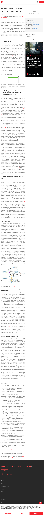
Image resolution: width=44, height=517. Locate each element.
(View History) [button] (35, 28)
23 (24, 212)
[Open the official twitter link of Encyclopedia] (4, 474)
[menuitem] (37, 2)
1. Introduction (28, 36)
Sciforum (2, 497)
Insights (26, 1)
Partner (2, 491)
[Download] (12, 20)
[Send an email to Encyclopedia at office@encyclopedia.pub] (2, 474)
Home (2, 5)
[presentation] (17, 58)
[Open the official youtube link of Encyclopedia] (10, 474)
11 (22, 108)
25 (6, 261)
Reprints (22, 1)
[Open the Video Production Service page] (40, 503)
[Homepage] (1, 2)
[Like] (4, 20)
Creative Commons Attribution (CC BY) (8, 454)
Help (2, 488)
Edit (2, 14)
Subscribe (4, 470)
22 (24, 201)
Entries (9, 1)
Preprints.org (3, 500)
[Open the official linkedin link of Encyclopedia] (7, 474)
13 (24, 108)
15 (1, 114)
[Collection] (1, 20)
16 (9, 120)
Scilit (2, 502)
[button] (10, 20)
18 (19, 167)
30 (9, 326)
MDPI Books (3, 499)
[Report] (17, 20)
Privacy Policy (12, 457)
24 (15, 227)
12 (23, 108)
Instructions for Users (5, 486)
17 (22, 164)
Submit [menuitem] (41, 1)
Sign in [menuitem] (34, 1)
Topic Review (11, 5)
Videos (12, 1)
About (29, 1)
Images (15, 1)
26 (2, 294)
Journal (18, 1)
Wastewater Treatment (37, 27)
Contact (2, 489)
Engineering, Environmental (35, 22)
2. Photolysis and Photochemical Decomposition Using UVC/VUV (32, 39)
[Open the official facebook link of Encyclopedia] (12, 474)
